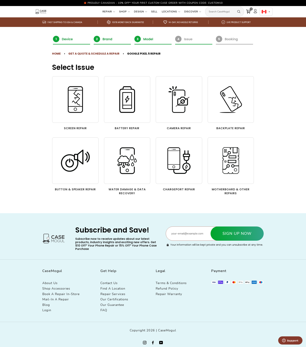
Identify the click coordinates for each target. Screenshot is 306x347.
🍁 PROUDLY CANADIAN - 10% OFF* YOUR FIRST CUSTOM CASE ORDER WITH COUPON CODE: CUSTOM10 (153, 3)
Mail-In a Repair (55, 299)
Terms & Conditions (171, 283)
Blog (46, 305)
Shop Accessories (56, 288)
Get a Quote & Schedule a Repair (94, 54)
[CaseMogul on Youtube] (161, 343)
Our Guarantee (112, 305)
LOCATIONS (169, 11)
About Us (50, 283)
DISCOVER (191, 11)
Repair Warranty (169, 294)
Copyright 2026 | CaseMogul (153, 330)
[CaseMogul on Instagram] (145, 343)
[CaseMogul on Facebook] (153, 343)
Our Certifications (114, 299)
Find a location (112, 288)
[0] (248, 11)
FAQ (103, 310)
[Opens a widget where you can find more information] (290, 340)
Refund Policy (167, 288)
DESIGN (139, 11)
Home (56, 54)
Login (46, 310)
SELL (154, 11)
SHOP (123, 11)
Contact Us (109, 283)
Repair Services (112, 294)
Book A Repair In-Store (61, 294)
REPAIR (107, 11)
